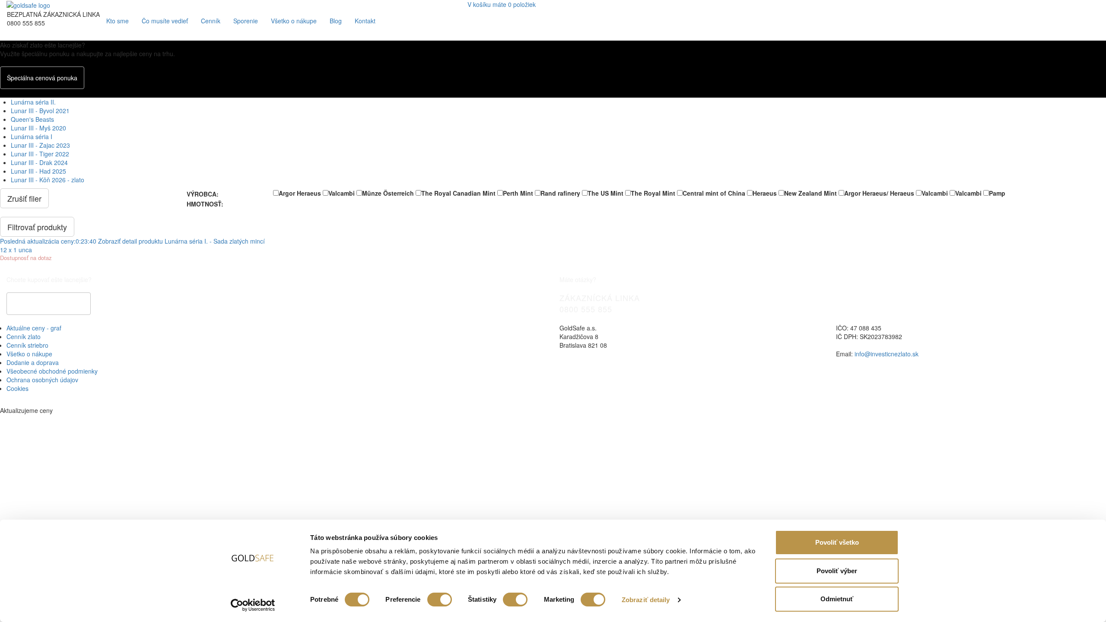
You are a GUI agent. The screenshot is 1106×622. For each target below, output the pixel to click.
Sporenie (245, 20)
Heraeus (765, 193)
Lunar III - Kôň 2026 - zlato (47, 179)
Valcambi (341, 193)
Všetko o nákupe (294, 20)
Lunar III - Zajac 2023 (40, 145)
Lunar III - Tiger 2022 (40, 153)
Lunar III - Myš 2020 (38, 128)
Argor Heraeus (300, 193)
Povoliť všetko (837, 542)
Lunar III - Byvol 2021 (40, 110)
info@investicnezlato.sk (886, 353)
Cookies (17, 388)
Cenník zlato (23, 336)
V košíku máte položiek (501, 4)
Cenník (210, 20)
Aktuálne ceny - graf (33, 328)
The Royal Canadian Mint (458, 193)
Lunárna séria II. (33, 102)
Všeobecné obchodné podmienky (52, 371)
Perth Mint (518, 193)
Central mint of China (714, 193)
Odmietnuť (836, 599)
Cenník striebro (27, 345)
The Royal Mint (653, 193)
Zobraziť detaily (646, 599)
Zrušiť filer (24, 198)
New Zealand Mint (810, 193)
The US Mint (605, 193)
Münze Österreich (388, 193)
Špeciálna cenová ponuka (42, 77)
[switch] (439, 599)
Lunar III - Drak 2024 (39, 162)
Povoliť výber (837, 570)
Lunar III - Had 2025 (38, 171)
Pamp (997, 193)
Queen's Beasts (32, 119)
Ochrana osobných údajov (42, 379)
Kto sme (117, 20)
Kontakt (365, 20)
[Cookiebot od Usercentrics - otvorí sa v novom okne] (253, 605)
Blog (336, 20)
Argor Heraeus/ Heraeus (879, 193)
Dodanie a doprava (32, 362)
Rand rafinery (560, 193)
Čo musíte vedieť (165, 20)
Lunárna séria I (31, 136)
